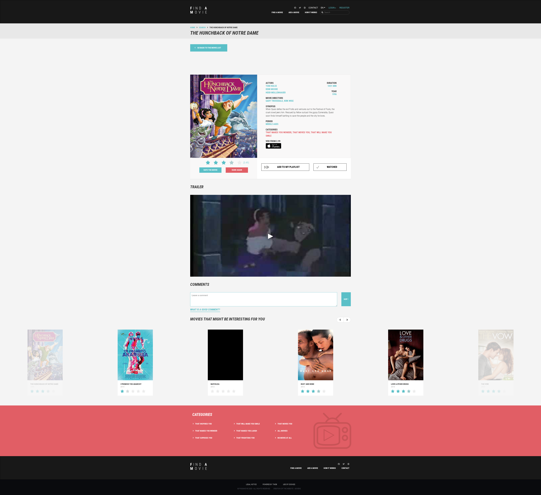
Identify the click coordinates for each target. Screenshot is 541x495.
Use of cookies (289, 484)
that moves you (301, 132)
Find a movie (277, 12)
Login (332, 7)
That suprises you (203, 438)
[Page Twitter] (300, 7)
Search (202, 27)
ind (199, 10)
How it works (311, 12)
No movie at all (285, 438)
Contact (313, 7)
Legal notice (251, 484)
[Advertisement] (270, 62)
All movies (283, 431)
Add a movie (294, 12)
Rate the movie (210, 170)
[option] (135, 363)
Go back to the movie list (209, 48)
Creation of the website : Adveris (287, 489)
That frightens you (245, 438)
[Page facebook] (295, 7)
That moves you (285, 424)
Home (192, 27)
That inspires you (203, 424)
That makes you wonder (206, 431)
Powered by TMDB (270, 484)
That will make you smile (248, 424)
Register (344, 7)
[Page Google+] (304, 7)
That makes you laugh (246, 431)
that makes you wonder (278, 132)
